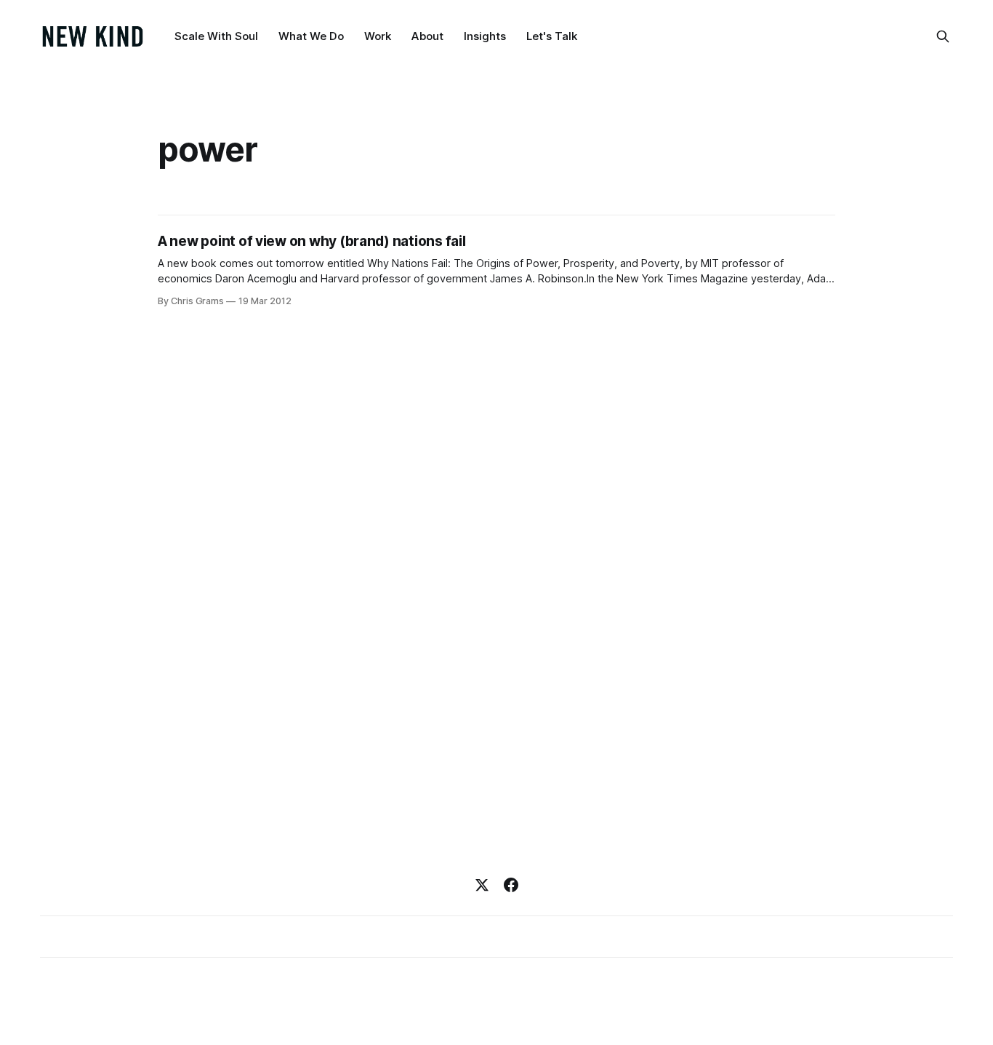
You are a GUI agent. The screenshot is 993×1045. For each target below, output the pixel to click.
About (427, 36)
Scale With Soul (216, 36)
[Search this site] (942, 36)
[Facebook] (511, 885)
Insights (485, 36)
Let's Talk (551, 36)
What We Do (311, 36)
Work (377, 36)
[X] (482, 885)
